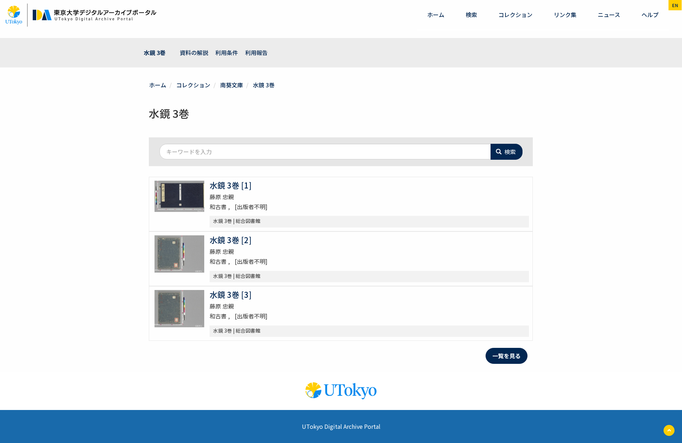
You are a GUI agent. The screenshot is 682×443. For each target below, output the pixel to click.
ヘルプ (650, 14)
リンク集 (565, 14)
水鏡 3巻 (155, 52)
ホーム (435, 14)
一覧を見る (506, 355)
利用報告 (256, 52)
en (675, 5)
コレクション (515, 14)
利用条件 (226, 52)
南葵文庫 (231, 85)
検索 (471, 14)
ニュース (609, 14)
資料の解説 (194, 52)
